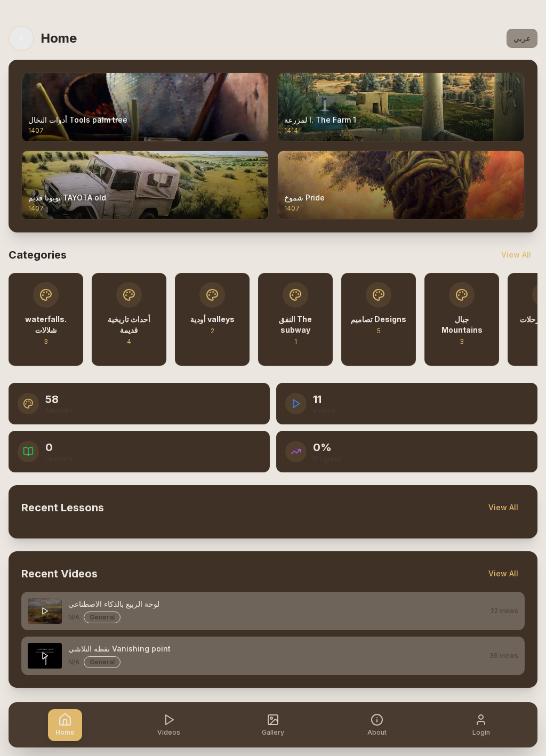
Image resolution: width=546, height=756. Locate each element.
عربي (522, 38)
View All (516, 254)
